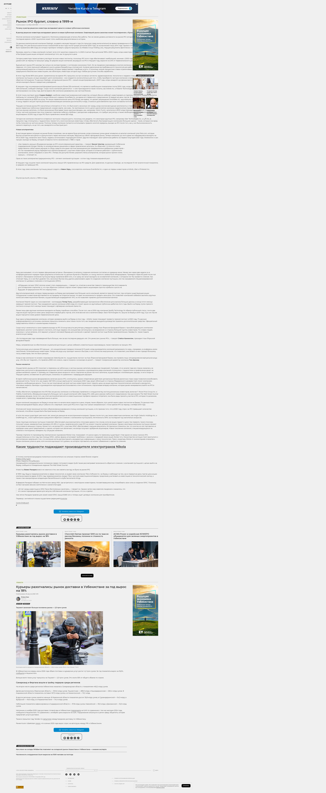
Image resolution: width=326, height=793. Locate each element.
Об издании (71, 778)
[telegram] (74, 774)
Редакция (8, 38)
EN (10, 8)
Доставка (19, 603)
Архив (69, 781)
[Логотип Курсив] (7, 4)
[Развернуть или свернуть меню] (10, 33)
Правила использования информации (124, 778)
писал (38, 723)
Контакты (70, 783)
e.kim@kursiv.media (26, 600)
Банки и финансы (6, 18)
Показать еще (87, 575)
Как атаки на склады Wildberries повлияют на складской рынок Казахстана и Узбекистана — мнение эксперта (61, 749)
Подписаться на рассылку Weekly (75, 768)
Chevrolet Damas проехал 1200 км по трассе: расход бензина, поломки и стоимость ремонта (87, 536)
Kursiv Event (8, 29)
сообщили (20, 673)
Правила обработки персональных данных (125, 781)
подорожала (76, 710)
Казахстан (8, 49)
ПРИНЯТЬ (186, 785)
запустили (47, 719)
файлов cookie (160, 787)
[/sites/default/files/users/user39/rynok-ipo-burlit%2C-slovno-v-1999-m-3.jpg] (87, 223)
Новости (9, 12)
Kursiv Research (72, 786)
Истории (9, 14)
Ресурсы (9, 21)
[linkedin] (78, 774)
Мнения (9, 23)
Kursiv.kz (63, 499)
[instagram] (70, 774)
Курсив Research (7, 25)
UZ (8, 8)
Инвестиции (8, 16)
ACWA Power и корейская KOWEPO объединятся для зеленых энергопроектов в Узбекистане (136, 536)
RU (6, 8)
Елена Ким (25, 597)
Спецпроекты (7, 42)
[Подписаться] (96, 770)
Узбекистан (8, 51)
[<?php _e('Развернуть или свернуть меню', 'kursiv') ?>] (11, 47)
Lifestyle (9, 27)
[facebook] (66, 774)
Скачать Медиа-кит (119, 783)
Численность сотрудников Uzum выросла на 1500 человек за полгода (45, 755)
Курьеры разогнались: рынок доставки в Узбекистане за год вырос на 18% (36, 535)
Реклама (9, 40)
